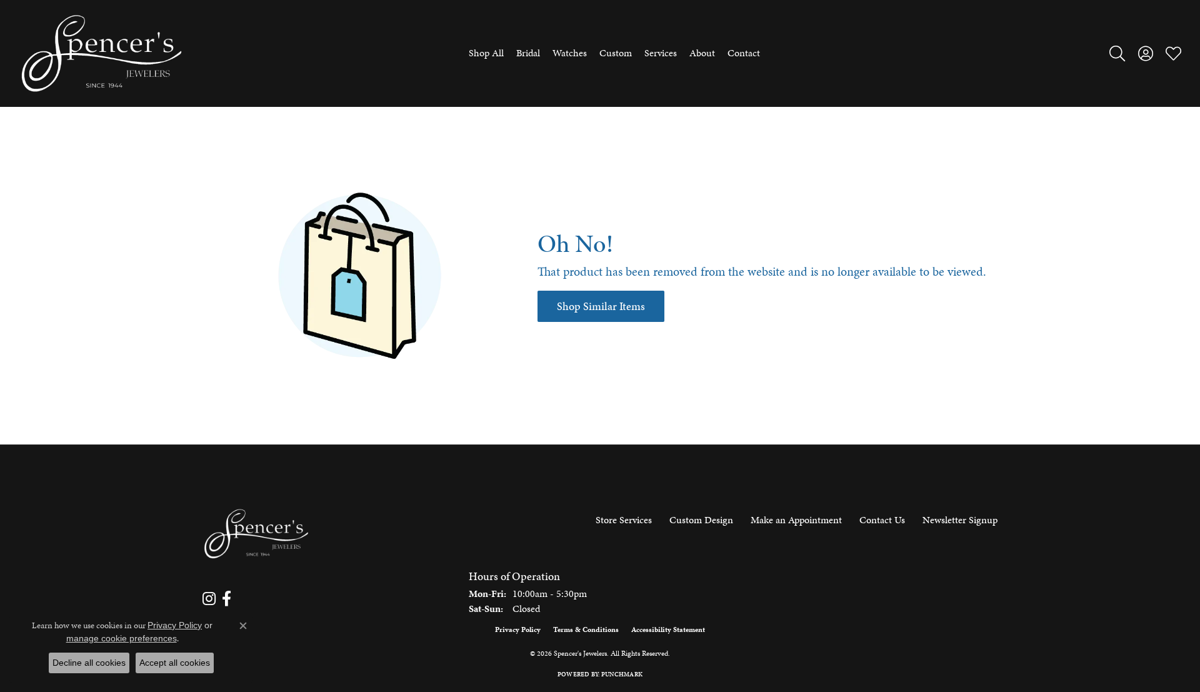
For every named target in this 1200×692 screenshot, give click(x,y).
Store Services (624, 520)
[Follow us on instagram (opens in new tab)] (209, 598)
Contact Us (882, 520)
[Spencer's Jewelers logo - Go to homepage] (101, 53)
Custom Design (701, 520)
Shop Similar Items (601, 306)
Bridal (528, 53)
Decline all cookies (89, 663)
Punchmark (621, 674)
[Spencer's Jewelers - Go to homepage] (256, 534)
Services (660, 53)
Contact (744, 53)
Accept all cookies (174, 663)
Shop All (486, 53)
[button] (1117, 53)
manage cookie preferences (121, 638)
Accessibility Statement (668, 629)
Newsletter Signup (960, 520)
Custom (615, 53)
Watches (569, 53)
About (702, 53)
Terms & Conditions (586, 629)
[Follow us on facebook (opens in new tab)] (226, 598)
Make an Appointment (796, 520)
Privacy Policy (518, 629)
